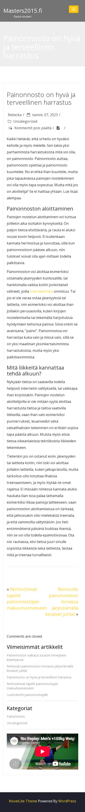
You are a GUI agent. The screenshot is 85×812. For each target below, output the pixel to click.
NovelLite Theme (23, 801)
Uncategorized (25, 121)
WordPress (67, 801)
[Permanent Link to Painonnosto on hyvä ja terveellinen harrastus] (60, 128)
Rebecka (15, 114)
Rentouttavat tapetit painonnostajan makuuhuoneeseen (27, 598)
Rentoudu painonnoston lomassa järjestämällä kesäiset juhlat (61, 601)
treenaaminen (41, 291)
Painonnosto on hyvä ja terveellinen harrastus (39, 677)
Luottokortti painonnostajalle (27, 695)
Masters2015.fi (22, 10)
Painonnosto (16, 716)
